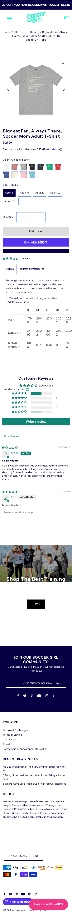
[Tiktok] (54, 696)
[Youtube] (39, 696)
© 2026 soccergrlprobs (15, 910)
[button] (11, 258)
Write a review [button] (36, 421)
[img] (10, 447)
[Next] (64, 89)
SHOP (36, 604)
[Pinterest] (32, 696)
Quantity (8, 217)
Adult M (24, 192)
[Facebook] (18, 696)
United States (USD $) (23, 855)
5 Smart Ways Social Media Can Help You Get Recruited (34, 783)
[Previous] (8, 89)
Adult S (9, 192)
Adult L (39, 192)
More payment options (36, 250)
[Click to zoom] (63, 63)
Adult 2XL (11, 201)
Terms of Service (12, 734)
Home (7, 32)
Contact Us (9, 739)
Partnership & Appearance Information (25, 748)
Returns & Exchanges (15, 730)
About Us (8, 744)
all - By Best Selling (26, 32)
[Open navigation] (9, 17)
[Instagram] (47, 696)
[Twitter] (24, 696)
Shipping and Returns (32, 268)
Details (10, 268)
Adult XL (55, 192)
